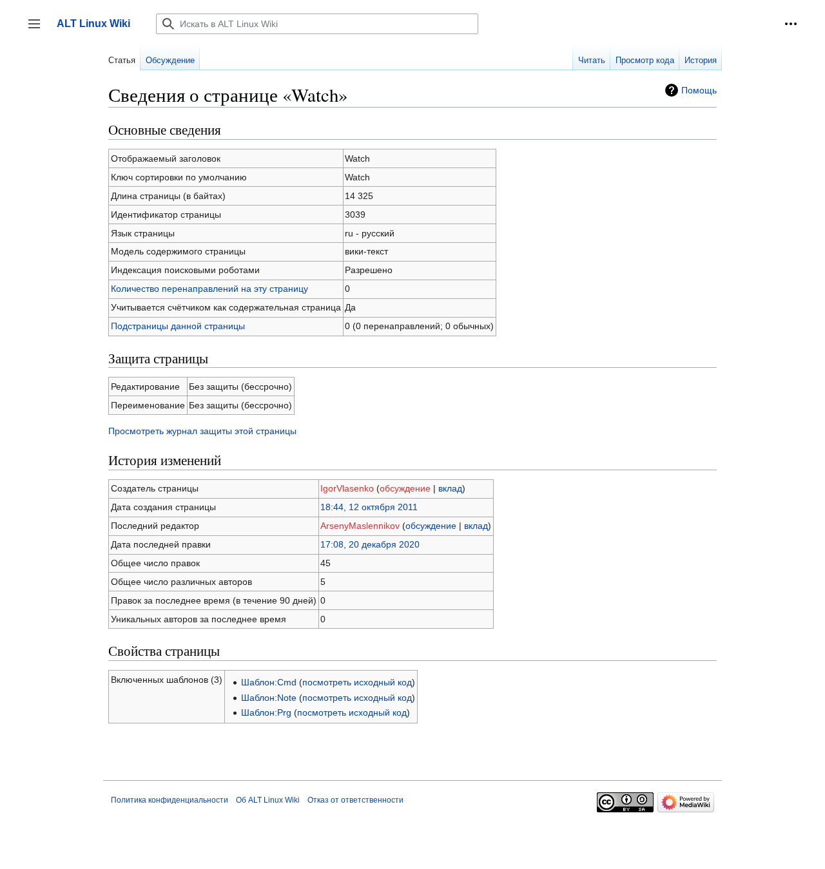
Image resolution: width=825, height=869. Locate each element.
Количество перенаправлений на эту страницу (209, 288)
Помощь (699, 90)
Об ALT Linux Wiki (268, 800)
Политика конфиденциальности (169, 800)
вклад (450, 488)
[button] (791, 24)
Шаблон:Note (268, 697)
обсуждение (405, 488)
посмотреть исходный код (357, 682)
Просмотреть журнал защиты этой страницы (202, 431)
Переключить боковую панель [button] (38, 29)
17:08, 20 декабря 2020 (370, 544)
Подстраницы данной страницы (178, 326)
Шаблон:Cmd (268, 682)
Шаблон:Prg (266, 712)
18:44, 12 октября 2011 (369, 507)
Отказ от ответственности (355, 800)
